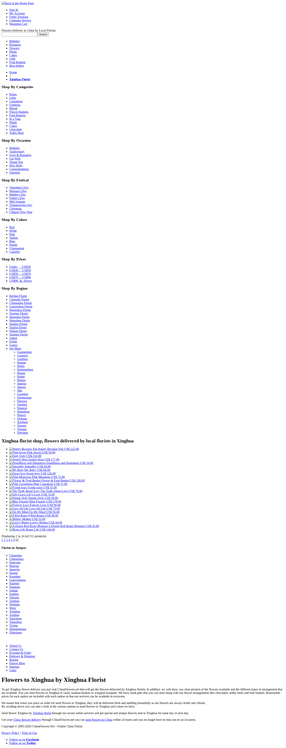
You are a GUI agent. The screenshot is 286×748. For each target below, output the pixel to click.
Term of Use (29, 733)
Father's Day (17, 198)
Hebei (21, 366)
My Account (17, 13)
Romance (15, 44)
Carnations (16, 101)
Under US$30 (20, 266)
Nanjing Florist (18, 313)
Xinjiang (22, 422)
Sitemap (14, 666)
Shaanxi (22, 408)
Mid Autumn (17, 201)
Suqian (13, 590)
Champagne (16, 248)
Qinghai (22, 404)
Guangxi (22, 355)
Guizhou (22, 359)
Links (12, 670)
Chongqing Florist (20, 303)
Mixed (13, 108)
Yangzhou (15, 622)
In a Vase (15, 118)
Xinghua (14, 611)
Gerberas (14, 104)
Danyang (15, 562)
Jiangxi (21, 387)
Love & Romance (20, 155)
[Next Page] (17, 540)
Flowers (14, 48)
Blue (12, 241)
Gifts (12, 58)
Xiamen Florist (18, 334)
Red (11, 227)
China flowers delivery (27, 719)
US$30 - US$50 (20, 270)
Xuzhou (14, 615)
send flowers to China (98, 719)
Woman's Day (18, 191)
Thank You (16, 162)
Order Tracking (18, 16)
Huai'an (14, 566)
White (13, 230)
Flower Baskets (18, 111)
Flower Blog (17, 663)
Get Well (14, 158)
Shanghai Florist (19, 317)
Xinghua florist (42, 713)
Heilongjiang (25, 369)
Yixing (13, 625)
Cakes (13, 55)
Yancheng (15, 618)
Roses (13, 94)
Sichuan (22, 418)
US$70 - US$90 (20, 277)
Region (13, 659)
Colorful (14, 251)
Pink (12, 234)
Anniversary (17, 151)
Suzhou (14, 594)
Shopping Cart (18, 23)
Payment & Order (20, 652)
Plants (13, 51)
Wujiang (14, 604)
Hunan (21, 380)
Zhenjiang (15, 632)
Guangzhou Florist (20, 306)
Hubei (21, 376)
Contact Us (16, 649)
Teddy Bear (16, 132)
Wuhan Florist (18, 331)
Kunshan (14, 576)
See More (15, 348)
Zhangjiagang (17, 629)
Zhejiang (22, 432)
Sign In (13, 9)
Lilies (12, 97)
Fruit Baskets (17, 62)
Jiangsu (21, 383)
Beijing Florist (18, 296)
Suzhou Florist (18, 324)
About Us (15, 645)
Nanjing (14, 583)
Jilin (19, 390)
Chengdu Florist (19, 299)
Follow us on (24, 739)
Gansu (13, 345)
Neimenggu (24, 397)
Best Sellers (16, 65)
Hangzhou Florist (20, 310)
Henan (21, 373)
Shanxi (21, 415)
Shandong (23, 411)
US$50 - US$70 (20, 273)
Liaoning (22, 394)
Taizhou (14, 601)
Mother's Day (17, 194)
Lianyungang (17, 580)
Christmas (15, 208)
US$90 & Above (20, 280)
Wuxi (12, 608)
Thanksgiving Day (20, 205)
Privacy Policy (10, 733)
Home (13, 72)
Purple (13, 244)
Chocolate (15, 129)
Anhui (13, 338)
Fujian (13, 341)
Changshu (15, 555)
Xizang (21, 425)
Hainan (21, 362)
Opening (14, 172)
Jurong (13, 573)
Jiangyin (14, 569)
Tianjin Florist (17, 327)
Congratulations (19, 169)
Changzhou (16, 559)
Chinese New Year (20, 212)
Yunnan (22, 429)
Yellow (13, 237)
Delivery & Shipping (22, 656)
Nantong (14, 587)
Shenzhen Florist (19, 320)
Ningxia (22, 401)
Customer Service (20, 20)
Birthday (14, 41)
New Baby (16, 165)
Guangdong (24, 352)
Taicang (14, 597)
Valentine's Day (19, 187)
